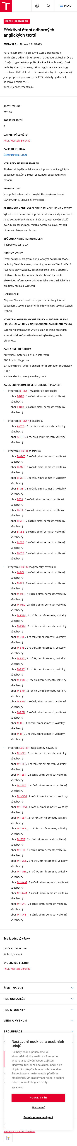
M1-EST (21, 774)
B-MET (21, 477)
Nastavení (38, 1107)
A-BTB (20, 426)
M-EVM (21, 680)
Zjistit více (17, 1087)
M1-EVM (22, 796)
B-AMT (21, 456)
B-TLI (20, 499)
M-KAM (21, 615)
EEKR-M (23, 567)
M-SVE (20, 637)
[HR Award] (8, 1137)
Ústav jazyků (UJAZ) (15, 155)
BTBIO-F (24, 390)
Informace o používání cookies (19, 1131)
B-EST (20, 542)
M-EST (20, 658)
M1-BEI (21, 753)
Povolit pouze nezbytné (38, 1117)
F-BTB (20, 396)
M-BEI (20, 572)
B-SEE (20, 521)
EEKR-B (23, 451)
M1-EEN (21, 817)
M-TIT (20, 723)
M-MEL (21, 594)
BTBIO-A (24, 420)
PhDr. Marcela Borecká (17, 140)
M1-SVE (21, 903)
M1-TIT (21, 839)
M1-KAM (22, 882)
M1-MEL (22, 860)
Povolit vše (38, 1097)
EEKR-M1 (24, 747)
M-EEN (21, 701)
